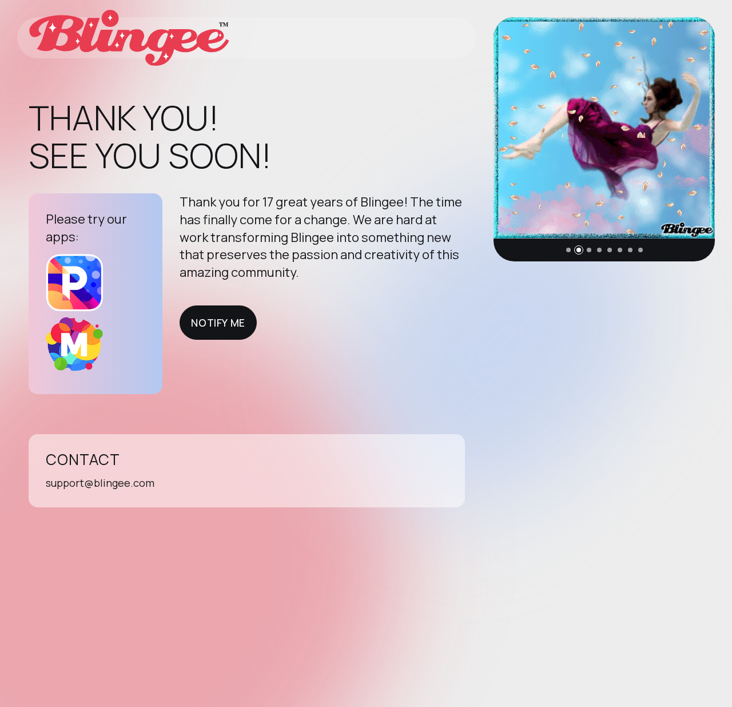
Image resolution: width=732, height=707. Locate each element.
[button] (568, 250)
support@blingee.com (100, 483)
